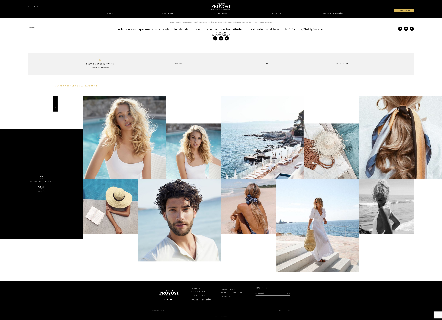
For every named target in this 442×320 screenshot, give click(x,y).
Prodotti (276, 14)
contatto (226, 296)
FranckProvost (332, 14)
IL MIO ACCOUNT (393, 5)
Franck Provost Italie (221, 6)
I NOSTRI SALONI (378, 5)
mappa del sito (284, 310)
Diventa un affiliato (231, 293)
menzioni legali (158, 310)
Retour (32, 27)
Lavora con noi (404, 10)
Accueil (171, 22)
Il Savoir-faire (166, 14)
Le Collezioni (221, 14)
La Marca (110, 14)
